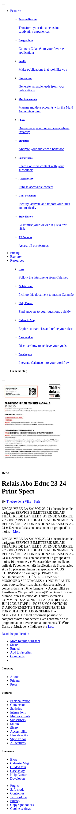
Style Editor (18, 739)
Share (14, 727)
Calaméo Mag (19, 763)
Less (51, 626)
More (16, 531)
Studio (14, 724)
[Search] (3, 380)
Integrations (18, 712)
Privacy (15, 801)
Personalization (20, 701)
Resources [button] (17, 260)
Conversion (18, 705)
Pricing (15, 253)
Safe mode (17, 789)
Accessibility (18, 731)
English (15, 786)
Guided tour (18, 767)
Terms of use (18, 797)
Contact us (17, 793)
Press (13, 684)
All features (18, 743)
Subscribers (18, 720)
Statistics (16, 708)
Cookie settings (20, 808)
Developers (17, 778)
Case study (17, 771)
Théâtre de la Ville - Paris (23, 501)
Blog (13, 759)
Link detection (19, 735)
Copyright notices (22, 805)
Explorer (16, 256)
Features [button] (15, 11)
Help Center (18, 774)
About (14, 677)
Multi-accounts (20, 716)
